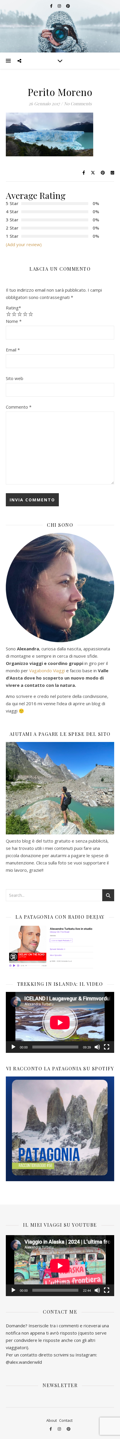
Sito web (14, 378)
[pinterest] (68, 1428)
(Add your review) (24, 244)
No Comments (78, 103)
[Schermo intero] (107, 1047)
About (51, 1420)
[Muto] (97, 1047)
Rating (13, 307)
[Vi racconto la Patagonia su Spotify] (60, 1128)
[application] (60, 1022)
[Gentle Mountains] (60, 26)
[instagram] (60, 1428)
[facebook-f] (51, 1428)
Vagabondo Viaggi (47, 670)
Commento (18, 407)
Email (13, 350)
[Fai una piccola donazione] (60, 788)
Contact (66, 1420)
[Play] (13, 1047)
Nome (14, 321)
